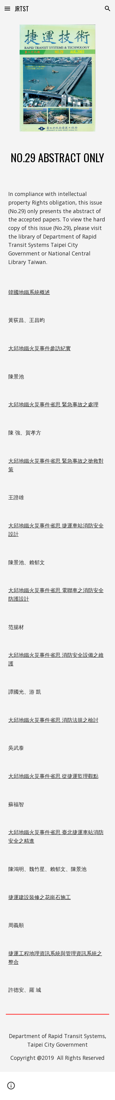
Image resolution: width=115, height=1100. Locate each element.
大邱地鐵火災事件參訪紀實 (39, 348)
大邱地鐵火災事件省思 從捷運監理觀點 (53, 776)
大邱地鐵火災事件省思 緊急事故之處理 (53, 404)
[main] (57, 157)
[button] (7, 8)
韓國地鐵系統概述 (29, 292)
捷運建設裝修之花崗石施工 (39, 897)
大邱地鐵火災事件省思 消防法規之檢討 (53, 719)
